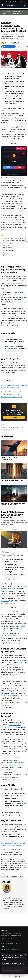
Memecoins (14, 876)
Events (3, 943)
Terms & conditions (14, 952)
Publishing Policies (6, 938)
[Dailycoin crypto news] (8, 5)
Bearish (14, 963)
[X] (17, 1)
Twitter (21, 876)
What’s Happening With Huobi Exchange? (13, 850)
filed (15, 308)
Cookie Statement (6, 949)
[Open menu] (24, 5)
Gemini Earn (20, 427)
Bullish (6, 963)
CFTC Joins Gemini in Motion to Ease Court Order (12, 481)
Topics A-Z (17, 943)
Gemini (12, 427)
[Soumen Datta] (2, 43)
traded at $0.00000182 (18, 626)
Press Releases (5, 935)
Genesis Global (5, 429)
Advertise (4, 933)
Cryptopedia (9, 943)
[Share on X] (18, 46)
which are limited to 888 (19, 803)
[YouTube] (10, 1)
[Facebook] (8, 1)
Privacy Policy (16, 949)
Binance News (11, 17)
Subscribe (14, 417)
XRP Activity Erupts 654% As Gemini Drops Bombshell (12, 458)
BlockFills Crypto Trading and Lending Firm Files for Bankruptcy (13, 504)
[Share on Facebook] (21, 46)
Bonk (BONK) (5, 876)
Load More (14, 919)
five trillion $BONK (21, 660)
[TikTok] (6, 1)
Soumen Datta (15, 42)
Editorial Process (16, 935)
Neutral (21, 963)
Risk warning (4, 952)
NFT (2, 746)
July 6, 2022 (25, 240)
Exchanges (6, 17)
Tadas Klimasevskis (7, 528)
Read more (5, 911)
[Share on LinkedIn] (24, 46)
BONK (17, 614)
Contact (10, 933)
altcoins (3, 839)
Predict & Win (21, 148)
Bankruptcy (4, 427)
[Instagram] (15, 1)
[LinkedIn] (13, 1)
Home (2, 17)
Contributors (18, 933)
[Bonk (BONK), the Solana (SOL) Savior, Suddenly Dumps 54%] (7, 892)
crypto (3, 187)
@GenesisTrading (8, 255)
